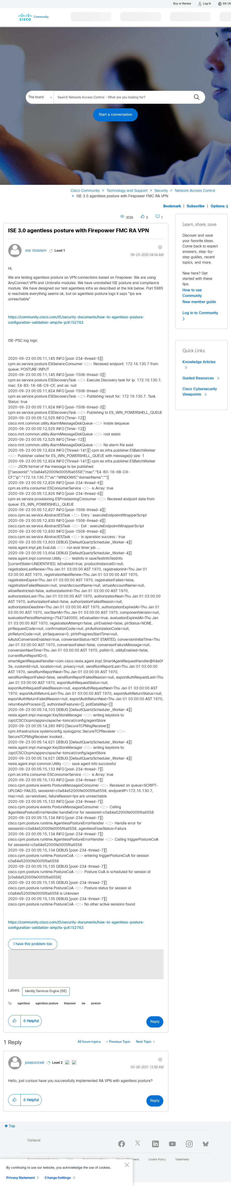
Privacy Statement (20, 1177)
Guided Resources (198, 378)
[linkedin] (155, 1144)
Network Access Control (195, 190)
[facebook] (121, 1144)
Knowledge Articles (198, 362)
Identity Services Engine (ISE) (46, 991)
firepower (70, 1003)
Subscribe (196, 206)
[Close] (127, 1165)
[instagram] (189, 1144)
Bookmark (172, 206)
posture (96, 1003)
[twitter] (138, 1144)
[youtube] (172, 1144)
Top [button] (12, 1126)
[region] (66, 1172)
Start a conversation (115, 114)
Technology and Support (127, 190)
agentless (24, 1003)
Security (161, 190)
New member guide (199, 301)
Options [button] (218, 206)
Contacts (34, 1140)
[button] (14, 1021)
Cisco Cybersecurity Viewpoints (199, 392)
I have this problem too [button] (33, 944)
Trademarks (182, 1159)
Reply (154, 1021)
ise (83, 1003)
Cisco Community (85, 190)
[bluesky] (206, 1143)
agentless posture (47, 1003)
